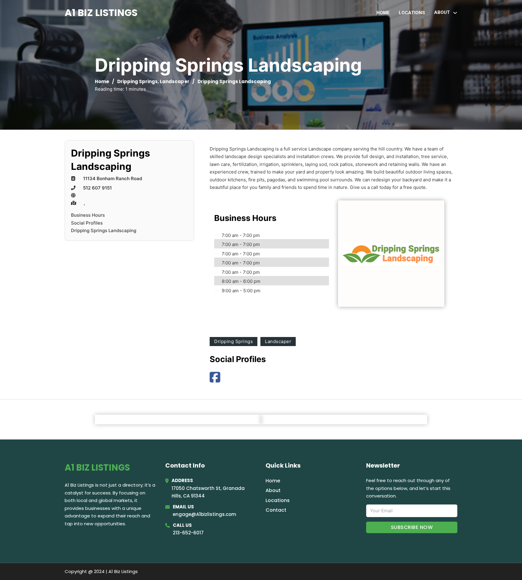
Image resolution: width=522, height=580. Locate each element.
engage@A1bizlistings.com (204, 514)
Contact (276, 510)
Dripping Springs (137, 81)
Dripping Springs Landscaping (103, 230)
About (273, 490)
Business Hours (88, 215)
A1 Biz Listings (101, 12)
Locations (412, 12)
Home (383, 12)
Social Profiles (87, 223)
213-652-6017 (188, 533)
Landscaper (174, 81)
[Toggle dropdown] (455, 13)
